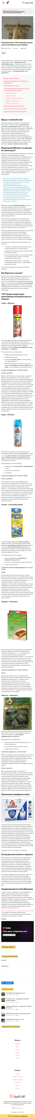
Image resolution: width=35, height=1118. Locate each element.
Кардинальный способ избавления (15, 111)
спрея (3, 455)
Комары (17, 1052)
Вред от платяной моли (11, 78)
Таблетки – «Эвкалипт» (12, 103)
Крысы (17, 1055)
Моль (3, 53)
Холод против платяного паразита (15, 108)
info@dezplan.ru (19, 1108)
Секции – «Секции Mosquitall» (14, 98)
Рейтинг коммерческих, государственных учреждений (17, 911)
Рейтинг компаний (17, 1079)
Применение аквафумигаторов (14, 106)
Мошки (17, 1058)
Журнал (17, 1085)
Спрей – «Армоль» (11, 93)
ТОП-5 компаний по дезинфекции (17, 1116)
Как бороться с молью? (11, 85)
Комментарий (4, 966)
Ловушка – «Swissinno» (12, 101)
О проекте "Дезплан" (17, 1076)
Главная (17, 1074)
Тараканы (17, 1043)
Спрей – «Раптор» (11, 95)
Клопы (17, 1046)
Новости (17, 1088)
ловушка (18, 653)
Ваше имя (3, 960)
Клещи (17, 1049)
